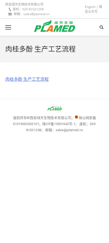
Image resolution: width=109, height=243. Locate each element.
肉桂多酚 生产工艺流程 (27, 79)
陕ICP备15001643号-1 (58, 124)
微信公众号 (93, 9)
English (90, 7)
